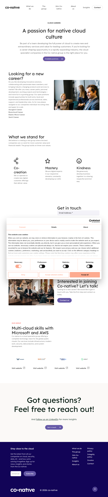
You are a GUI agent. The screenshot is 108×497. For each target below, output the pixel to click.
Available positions (51, 59)
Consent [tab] (22, 227)
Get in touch (51, 427)
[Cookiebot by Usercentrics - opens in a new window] (90, 221)
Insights (86, 7)
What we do (29, 7)
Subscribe (29, 474)
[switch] (42, 266)
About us (73, 7)
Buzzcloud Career (16, 112)
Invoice (90, 460)
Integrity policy (90, 455)
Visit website (17, 368)
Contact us (64, 300)
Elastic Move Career (17, 115)
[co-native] (12, 7)
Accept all (84, 275)
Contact (97, 7)
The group (43, 7)
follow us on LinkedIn (47, 419)
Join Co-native (58, 7)
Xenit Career (14, 117)
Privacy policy (90, 449)
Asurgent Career (15, 110)
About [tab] (85, 227)
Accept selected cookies (54, 275)
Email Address (66, 213)
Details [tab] (54, 227)
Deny (23, 275)
